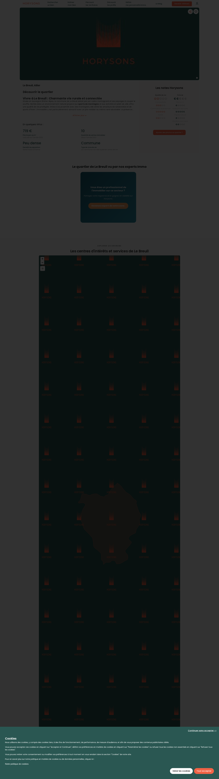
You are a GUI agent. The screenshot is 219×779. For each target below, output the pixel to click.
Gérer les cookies (181, 770)
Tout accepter (204, 770)
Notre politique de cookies (17, 764)
